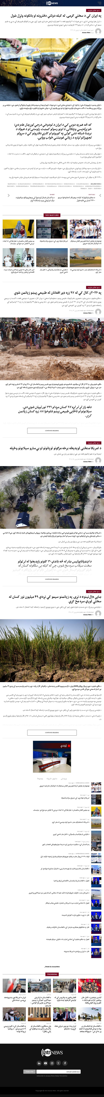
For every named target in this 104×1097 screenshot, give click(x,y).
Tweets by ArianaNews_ (52, 966)
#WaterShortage (22, 186)
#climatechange (82, 184)
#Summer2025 (51, 186)
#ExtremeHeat (38, 184)
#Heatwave (11, 184)
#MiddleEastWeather (92, 186)
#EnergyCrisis (69, 184)
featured (97, 188)
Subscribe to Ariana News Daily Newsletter (52, 1075)
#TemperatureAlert (37, 186)
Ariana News (86, 32)
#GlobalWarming (24, 184)
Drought (10, 186)
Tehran (83, 188)
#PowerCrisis (78, 186)
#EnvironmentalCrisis (53, 184)
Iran (89, 188)
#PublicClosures (64, 186)
